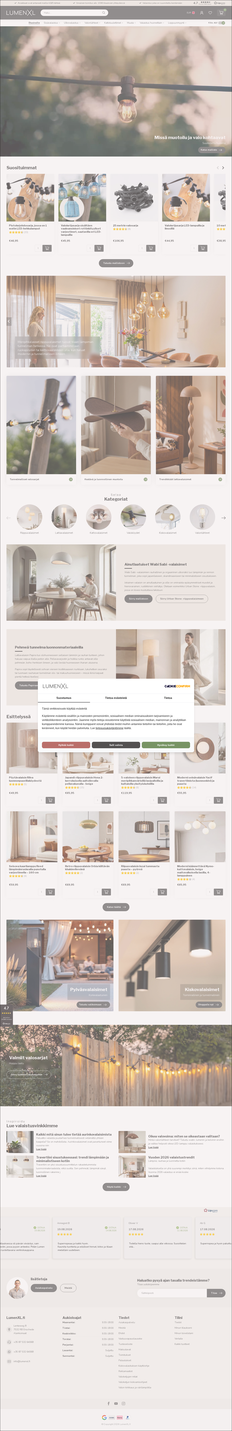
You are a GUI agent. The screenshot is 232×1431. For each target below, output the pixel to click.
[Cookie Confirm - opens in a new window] (177, 686)
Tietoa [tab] (168, 698)
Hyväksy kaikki (166, 745)
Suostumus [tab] (63, 698)
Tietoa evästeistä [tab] (116, 698)
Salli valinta (116, 745)
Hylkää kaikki (66, 745)
